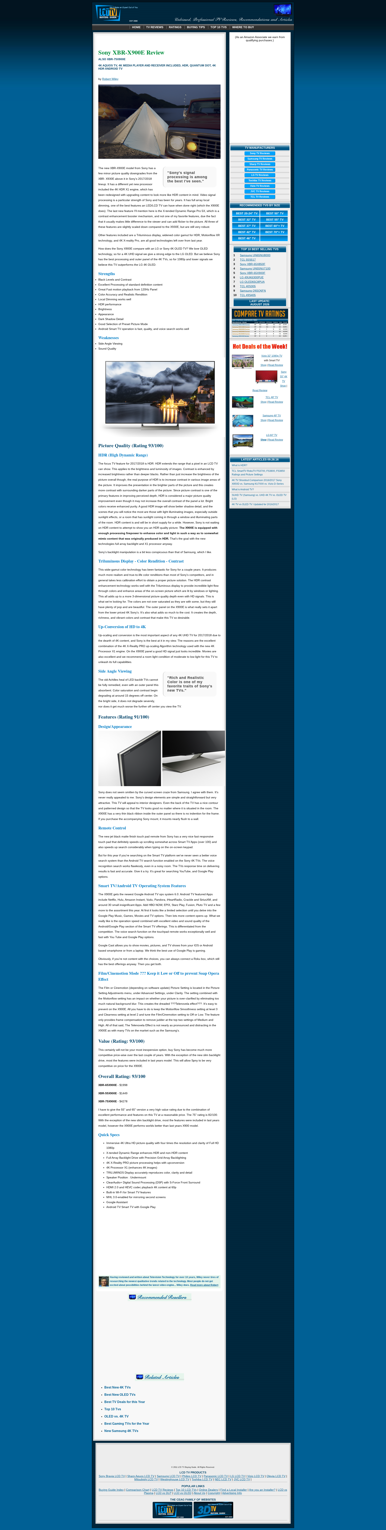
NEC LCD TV (223, 1479)
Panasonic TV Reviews (260, 169)
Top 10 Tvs (112, 1409)
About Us (199, 1493)
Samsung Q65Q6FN (253, 290)
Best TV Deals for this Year (124, 1402)
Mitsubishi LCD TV (146, 1479)
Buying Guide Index (111, 1489)
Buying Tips (196, 27)
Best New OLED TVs (120, 1394)
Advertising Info (232, 1493)
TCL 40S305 (248, 286)
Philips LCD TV (191, 1476)
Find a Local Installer (233, 1489)
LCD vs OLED (182, 1493)
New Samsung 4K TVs (121, 1431)
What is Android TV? (243, 489)
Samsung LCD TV (168, 1476)
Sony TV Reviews (260, 153)
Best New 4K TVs (117, 1387)
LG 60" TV (271, 435)
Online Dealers (208, 1489)
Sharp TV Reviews (259, 164)
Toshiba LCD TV (202, 1479)
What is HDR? (239, 465)
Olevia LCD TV (276, 1476)
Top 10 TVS (218, 27)
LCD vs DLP (163, 1493)
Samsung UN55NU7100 (255, 268)
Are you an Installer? (262, 1489)
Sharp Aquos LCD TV (140, 1476)
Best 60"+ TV (274, 225)
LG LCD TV (237, 1476)
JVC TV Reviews (259, 191)
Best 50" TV (274, 213)
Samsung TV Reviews (259, 158)
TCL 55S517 (248, 259)
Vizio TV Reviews (260, 186)
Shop (263, 365)
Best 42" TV (247, 232)
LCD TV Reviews (162, 1489)
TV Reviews (154, 27)
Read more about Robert (204, 1285)
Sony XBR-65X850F (252, 264)
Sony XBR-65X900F (252, 273)
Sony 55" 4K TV (283, 377)
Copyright (214, 1493)
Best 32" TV (247, 219)
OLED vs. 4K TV (116, 1416)
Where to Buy (243, 27)
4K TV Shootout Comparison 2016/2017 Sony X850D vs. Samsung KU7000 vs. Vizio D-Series (258, 482)
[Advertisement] (159, 1240)
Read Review (275, 365)
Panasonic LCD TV (216, 1476)
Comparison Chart (137, 1489)
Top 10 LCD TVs (186, 1489)
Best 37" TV (247, 225)
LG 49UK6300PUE (252, 277)
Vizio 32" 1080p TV (271, 355)
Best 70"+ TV (274, 232)
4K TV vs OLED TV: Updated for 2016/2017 (255, 504)
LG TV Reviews (260, 175)
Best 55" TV (274, 219)
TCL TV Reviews (259, 196)
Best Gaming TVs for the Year (126, 1423)
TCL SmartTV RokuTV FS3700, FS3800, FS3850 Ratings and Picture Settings (258, 473)
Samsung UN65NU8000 (255, 255)
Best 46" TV (247, 238)
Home (136, 27)
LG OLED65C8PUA (252, 281)
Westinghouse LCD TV (174, 1479)
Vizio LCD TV (255, 1476)
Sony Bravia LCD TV (112, 1476)
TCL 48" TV (272, 397)
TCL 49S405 (248, 295)
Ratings (175, 27)
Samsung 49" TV (272, 415)
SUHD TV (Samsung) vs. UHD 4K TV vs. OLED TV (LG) (259, 497)
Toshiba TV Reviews (259, 180)
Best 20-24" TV (247, 213)
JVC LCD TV (242, 1479)
